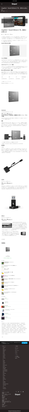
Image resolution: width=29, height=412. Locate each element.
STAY (3, 380)
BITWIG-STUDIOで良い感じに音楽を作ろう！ (15, 323)
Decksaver (20, 324)
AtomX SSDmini (8, 256)
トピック (16, 351)
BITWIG (8, 323)
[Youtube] (23, 392)
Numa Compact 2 (4, 328)
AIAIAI (3, 348)
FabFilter (4, 361)
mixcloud (24, 327)
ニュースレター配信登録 (24, 342)
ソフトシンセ (23, 332)
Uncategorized (4, 388)
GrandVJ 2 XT (3, 327)
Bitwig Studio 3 (9, 324)
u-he (22, 331)
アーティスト (16, 348)
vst (20, 332)
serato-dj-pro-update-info (23, 328)
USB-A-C (2, 215)
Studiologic (15, 331)
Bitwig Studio (23, 323)
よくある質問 (16, 356)
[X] (16, 392)
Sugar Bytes (19, 331)
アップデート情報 (17, 357)
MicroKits (4, 366)
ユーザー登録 (3, 402)
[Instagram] (21, 392)
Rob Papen (14, 328)
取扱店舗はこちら (9, 113)
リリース (3, 34)
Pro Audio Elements (5, 369)
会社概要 (3, 404)
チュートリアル (17, 350)
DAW (17, 324)
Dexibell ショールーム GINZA (5, 392)
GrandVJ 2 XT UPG (8, 327)
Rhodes (3, 374)
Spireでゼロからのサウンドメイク (5, 331)
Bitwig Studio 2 (4, 324)
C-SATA (2, 179)
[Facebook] (18, 392)
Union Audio (4, 387)
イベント (16, 349)
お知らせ (16, 358)
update (18, 332)
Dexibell (24, 324)
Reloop (11, 328)
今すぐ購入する (4, 113)
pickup (8, 328)
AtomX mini (3, 110)
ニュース (16, 352)
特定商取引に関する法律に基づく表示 (6, 401)
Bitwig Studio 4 (14, 324)
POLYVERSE (4, 368)
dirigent (12, 34)
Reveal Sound (4, 373)
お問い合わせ (3, 406)
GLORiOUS (4, 362)
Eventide (4, 360)
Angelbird (3, 239)
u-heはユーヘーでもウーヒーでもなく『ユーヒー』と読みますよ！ (9, 332)
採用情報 (3, 393)
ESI (3, 359)
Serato (18, 328)
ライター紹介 (3, 403)
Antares (4, 352)
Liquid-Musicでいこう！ (14, 327)
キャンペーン (16, 347)
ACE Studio (4, 347)
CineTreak (4, 354)
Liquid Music (20, 327)
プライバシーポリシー (4, 405)
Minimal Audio (4, 367)
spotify (11, 331)
